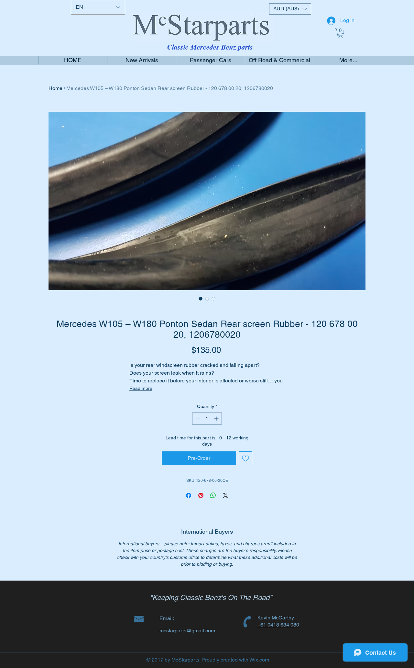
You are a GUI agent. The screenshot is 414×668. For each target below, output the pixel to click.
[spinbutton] (207, 418)
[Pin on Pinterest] (201, 495)
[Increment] (217, 418)
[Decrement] (197, 418)
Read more (140, 388)
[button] (290, 9)
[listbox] (290, 9)
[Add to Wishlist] (245, 458)
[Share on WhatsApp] (213, 495)
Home (55, 88)
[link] (340, 33)
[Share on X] (225, 495)
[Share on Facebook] (188, 495)
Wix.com (259, 660)
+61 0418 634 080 (278, 625)
